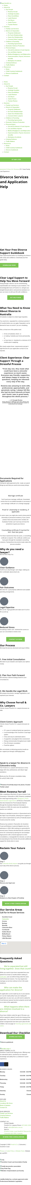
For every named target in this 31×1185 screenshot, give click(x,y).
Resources (7, 67)
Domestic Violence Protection (15, 46)
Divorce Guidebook (12, 73)
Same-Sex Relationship (15, 37)
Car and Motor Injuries (15, 52)
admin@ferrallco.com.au (15, 1127)
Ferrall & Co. (14, 1144)
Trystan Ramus (12, 24)
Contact (6, 75)
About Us (7, 7)
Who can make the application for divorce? (11, 988)
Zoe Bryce (11, 20)
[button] (15, 80)
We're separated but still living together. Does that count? (15, 967)
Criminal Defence (11, 63)
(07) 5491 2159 (26, 1125)
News (7, 69)
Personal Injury (10, 48)
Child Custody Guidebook (14, 71)
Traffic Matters (10, 65)
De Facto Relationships (15, 35)
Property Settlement (14, 33)
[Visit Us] (2, 1131)
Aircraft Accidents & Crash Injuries (19, 50)
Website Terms (20, 1151)
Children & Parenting (12, 41)
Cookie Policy (10, 1151)
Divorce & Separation (12, 31)
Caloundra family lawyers (9, 863)
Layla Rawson (12, 18)
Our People (9, 9)
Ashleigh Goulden (13, 14)
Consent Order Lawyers (15, 39)
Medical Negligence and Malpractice (19, 54)
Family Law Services (12, 28)
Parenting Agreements (15, 43)
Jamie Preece (12, 22)
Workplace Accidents (14, 60)
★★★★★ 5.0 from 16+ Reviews (9, 169)
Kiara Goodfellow (13, 16)
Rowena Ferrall (12, 11)
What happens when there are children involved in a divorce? (14, 1009)
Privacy (2, 1151)
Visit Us (6, 1129)
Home (6, 5)
